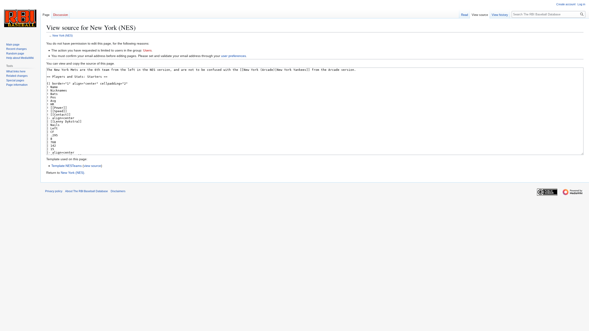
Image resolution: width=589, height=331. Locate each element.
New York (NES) (62, 35)
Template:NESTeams (66, 166)
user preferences (233, 56)
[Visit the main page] (20, 18)
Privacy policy (53, 191)
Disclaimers (118, 191)
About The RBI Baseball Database (86, 191)
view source (92, 166)
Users (147, 50)
